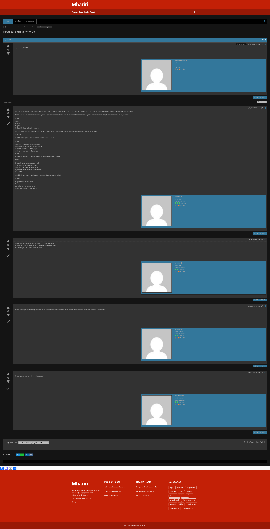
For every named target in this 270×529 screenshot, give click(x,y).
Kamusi (184, 496)
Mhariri (80, 4)
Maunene (177, 196)
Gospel (189, 492)
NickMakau (178, 396)
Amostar (177, 263)
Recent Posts (30, 21)
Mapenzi (173, 504)
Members (18, 21)
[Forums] (5, 27)
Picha (181, 504)
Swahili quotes (187, 508)
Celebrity (173, 492)
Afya (171, 488)
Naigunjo (177, 329)
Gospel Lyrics (174, 496)
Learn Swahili (174, 500)
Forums (8, 21)
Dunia (181, 492)
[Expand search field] (194, 12)
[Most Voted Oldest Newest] (262, 102)
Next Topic (260, 442)
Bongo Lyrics (191, 488)
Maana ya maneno (189, 500)
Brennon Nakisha (180, 60)
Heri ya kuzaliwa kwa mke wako (114, 487)
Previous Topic (249, 442)
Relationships (191, 504)
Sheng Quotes (174, 508)
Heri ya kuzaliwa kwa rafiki (112, 491)
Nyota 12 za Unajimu (111, 495)
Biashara (180, 488)
